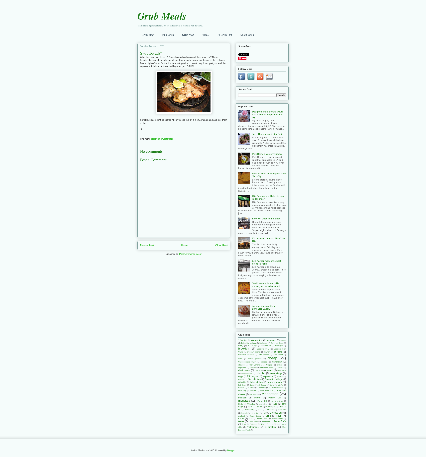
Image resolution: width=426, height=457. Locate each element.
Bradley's (279, 346)
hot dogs (242, 385)
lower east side (266, 390)
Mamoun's (253, 394)
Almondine (256, 340)
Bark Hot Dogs (277, 343)
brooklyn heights (254, 352)
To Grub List (224, 35)
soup (279, 415)
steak (241, 418)
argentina (155, 139)
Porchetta (270, 410)
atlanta (283, 340)
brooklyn (243, 348)
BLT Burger (252, 346)
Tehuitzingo (253, 421)
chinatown (277, 362)
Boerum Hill (266, 346)
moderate (244, 400)
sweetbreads (167, 139)
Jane (272, 385)
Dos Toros (281, 370)
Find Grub (168, 35)
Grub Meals (161, 16)
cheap (272, 358)
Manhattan (269, 394)
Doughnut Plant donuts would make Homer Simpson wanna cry (267, 114)
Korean (241, 388)
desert (280, 367)
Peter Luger (270, 407)
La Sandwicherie (276, 388)
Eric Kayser (253, 376)
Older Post (221, 245)
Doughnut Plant (247, 373)
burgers (278, 351)
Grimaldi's (242, 382)
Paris (274, 404)
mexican (242, 398)
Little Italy (242, 390)
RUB (265, 413)
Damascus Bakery (267, 367)
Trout (244, 424)
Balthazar (263, 343)
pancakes (263, 404)
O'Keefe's (251, 404)
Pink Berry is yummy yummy (267, 154)
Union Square (267, 424)
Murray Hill (262, 401)
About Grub (247, 35)
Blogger (230, 450)
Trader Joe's (280, 421)
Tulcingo (253, 424)
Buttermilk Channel (246, 355)
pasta (250, 407)
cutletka (253, 367)
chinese (241, 365)
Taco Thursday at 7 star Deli (267, 134)
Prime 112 (282, 410)
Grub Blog (148, 35)
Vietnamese (253, 427)
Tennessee (265, 421)
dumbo (261, 373)
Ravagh (244, 413)
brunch (267, 352)
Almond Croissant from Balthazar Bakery (264, 307)
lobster (253, 390)
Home (184, 245)
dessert (269, 370)
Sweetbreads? (151, 53)
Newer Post (147, 245)
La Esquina (261, 388)
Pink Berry (249, 410)
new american (277, 401)
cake (240, 359)
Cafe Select (278, 355)
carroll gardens (255, 359)
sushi (251, 419)
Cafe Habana (263, 355)
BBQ (240, 346)
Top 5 (205, 35)
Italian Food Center (258, 385)
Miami (257, 397)
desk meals (244, 370)
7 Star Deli (242, 340)
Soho (268, 415)
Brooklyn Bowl (263, 349)
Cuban (279, 365)
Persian (259, 407)
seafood (241, 416)
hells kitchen (256, 382)
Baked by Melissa (248, 343)
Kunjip (250, 388)
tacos (241, 421)
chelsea (264, 362)
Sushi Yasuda (262, 419)
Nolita (240, 404)
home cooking (274, 382)
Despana (258, 370)
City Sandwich (255, 365)
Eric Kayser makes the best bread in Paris (266, 262)
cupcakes (242, 367)
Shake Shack (255, 416)
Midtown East (274, 398)
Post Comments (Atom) (190, 254)
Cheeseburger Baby (247, 362)
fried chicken (254, 379)
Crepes (269, 365)
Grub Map (188, 35)
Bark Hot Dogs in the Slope (266, 218)
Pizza (260, 410)
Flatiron (280, 376)
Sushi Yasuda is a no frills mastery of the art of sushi (266, 284)
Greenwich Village (274, 379)
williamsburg (270, 427)
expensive (268, 376)
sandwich (276, 412)
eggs (240, 376)
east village (276, 373)
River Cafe (255, 413)
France (241, 379)
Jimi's (280, 385)
